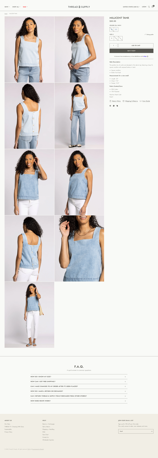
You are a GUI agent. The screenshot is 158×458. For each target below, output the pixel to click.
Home (6, 13)
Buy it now (131, 51)
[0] (152, 7)
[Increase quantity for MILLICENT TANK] (116, 45)
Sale (24, 7)
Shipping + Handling (48, 429)
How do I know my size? (41, 377)
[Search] (149, 7)
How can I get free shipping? (43, 381)
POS (29, 449)
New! (6, 7)
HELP (44, 420)
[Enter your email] (151, 431)
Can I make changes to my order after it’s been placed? (54, 386)
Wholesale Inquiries (48, 440)
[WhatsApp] (114, 106)
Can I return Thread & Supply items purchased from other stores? (59, 396)
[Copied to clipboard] (117, 106)
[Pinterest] (111, 106)
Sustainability (8, 429)
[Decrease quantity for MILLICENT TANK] (111, 45)
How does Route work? (41, 401)
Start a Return (46, 427)
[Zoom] (50, 20)
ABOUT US (8, 420)
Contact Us (46, 437)
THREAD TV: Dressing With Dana (14, 427)
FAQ (44, 432)
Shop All (15, 7)
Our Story (7, 424)
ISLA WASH (116, 29)
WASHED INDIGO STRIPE (112, 29)
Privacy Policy (8, 432)
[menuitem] (8, 7)
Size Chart (45, 435)
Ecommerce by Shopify (38, 449)
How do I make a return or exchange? (47, 391)
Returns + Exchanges (48, 424)
